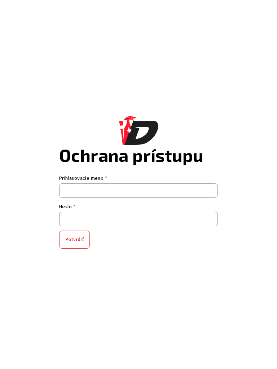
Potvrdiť (74, 239)
